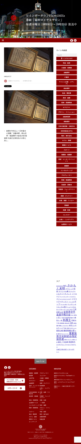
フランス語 (71, 301)
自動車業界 (43, 416)
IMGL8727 (7, 76)
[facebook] (71, 40)
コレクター (43, 375)
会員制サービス (33, 402)
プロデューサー (44, 373)
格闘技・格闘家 (33, 373)
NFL (65, 286)
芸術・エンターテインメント (34, 386)
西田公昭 (59, 331)
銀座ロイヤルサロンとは (61, 373)
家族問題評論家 (69, 317)
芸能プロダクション (71, 328)
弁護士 (67, 320)
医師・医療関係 (33, 407)
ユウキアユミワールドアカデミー (42, 438)
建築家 (31, 375)
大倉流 (63, 317)
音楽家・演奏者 (33, 396)
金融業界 (31, 383)
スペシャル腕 (63, 291)
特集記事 (42, 419)
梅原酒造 (62, 323)
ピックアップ (33, 421)
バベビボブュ (72, 296)
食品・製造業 (33, 414)
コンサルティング (34, 405)
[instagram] (75, 40)
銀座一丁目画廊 (63, 342)
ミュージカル (71, 307)
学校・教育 (43, 411)
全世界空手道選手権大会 (65, 313)
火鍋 (71, 323)
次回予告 (31, 378)
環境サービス (33, 419)
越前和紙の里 (69, 330)
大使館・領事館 (44, 378)
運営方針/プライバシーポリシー (63, 379)
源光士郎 (67, 323)
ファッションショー (63, 299)
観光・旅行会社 (44, 414)
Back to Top (40, 361)
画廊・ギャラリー (45, 383)
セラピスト (32, 380)
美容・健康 (43, 405)
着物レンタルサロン (64, 325)
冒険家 (42, 380)
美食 (65, 328)
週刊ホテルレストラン (63, 333)
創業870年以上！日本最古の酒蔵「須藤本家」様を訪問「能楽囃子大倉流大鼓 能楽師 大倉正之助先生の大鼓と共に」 (15, 136)
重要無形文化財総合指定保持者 (66, 336)
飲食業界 (42, 385)
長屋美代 (72, 342)
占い (59, 317)
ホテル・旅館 (33, 416)
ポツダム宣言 (63, 304)
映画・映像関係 (33, 400)
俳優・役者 (43, 400)
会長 (61, 312)
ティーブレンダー (64, 296)
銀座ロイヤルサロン (14, 81)
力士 (72, 315)
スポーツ (31, 411)
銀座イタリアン (68, 339)
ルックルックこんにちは (64, 309)
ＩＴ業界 (42, 402)
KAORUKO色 (59, 286)
